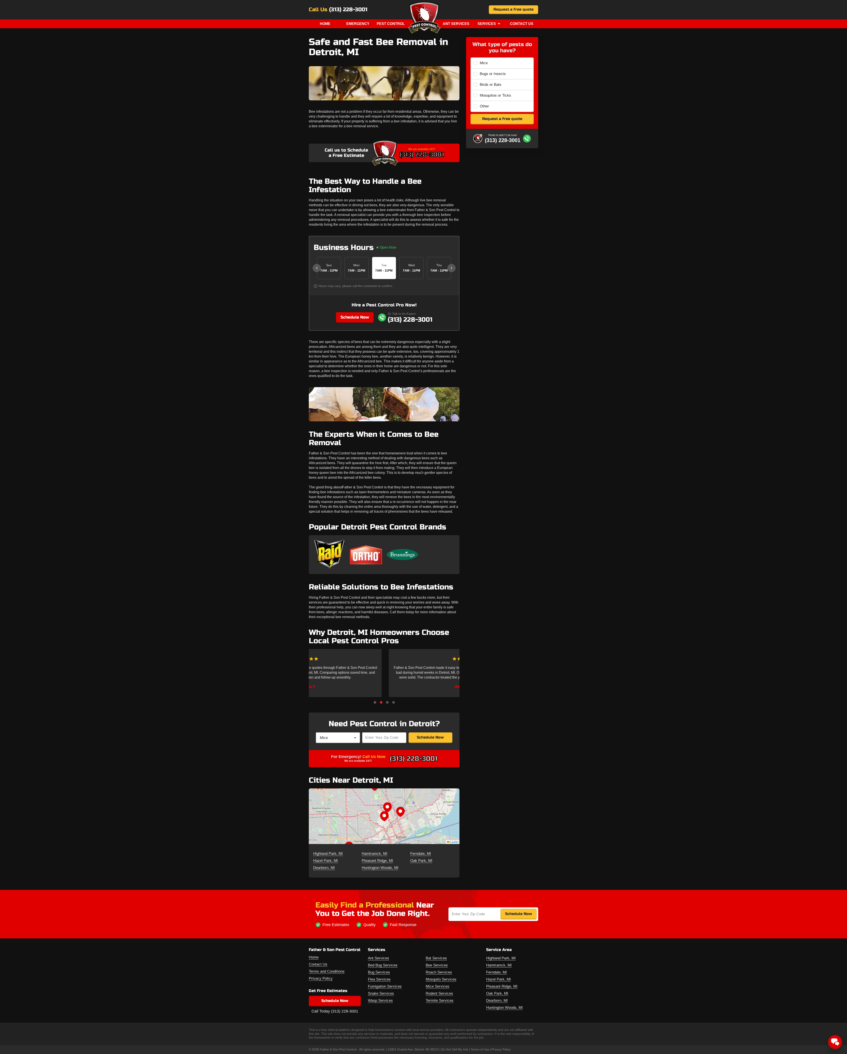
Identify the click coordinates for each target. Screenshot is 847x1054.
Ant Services (456, 24)
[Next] (451, 268)
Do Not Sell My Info (454, 1049)
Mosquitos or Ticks (495, 95)
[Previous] (317, 268)
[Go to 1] (375, 702)
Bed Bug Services (382, 965)
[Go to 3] (387, 702)
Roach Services (439, 972)
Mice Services (437, 986)
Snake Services (381, 993)
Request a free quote (513, 9)
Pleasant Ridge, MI (377, 861)
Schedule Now (355, 317)
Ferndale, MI (420, 853)
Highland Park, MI (328, 853)
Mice (484, 63)
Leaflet (454, 842)
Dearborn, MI (324, 868)
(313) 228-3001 (348, 10)
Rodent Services (439, 993)
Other (484, 106)
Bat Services (436, 958)
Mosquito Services (441, 979)
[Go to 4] (393, 702)
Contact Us (521, 24)
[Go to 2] (381, 702)
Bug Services (379, 972)
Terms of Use (480, 1049)
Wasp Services (380, 1000)
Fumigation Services (385, 986)
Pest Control (391, 24)
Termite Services (439, 1000)
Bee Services (437, 965)
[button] (384, 816)
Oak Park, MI (421, 861)
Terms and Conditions (327, 971)
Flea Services (379, 979)
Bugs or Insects (493, 74)
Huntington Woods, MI (380, 868)
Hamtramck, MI (374, 853)
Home (325, 24)
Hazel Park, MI (325, 861)
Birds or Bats (490, 85)
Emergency (357, 24)
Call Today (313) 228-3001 (334, 1011)
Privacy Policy (321, 978)
